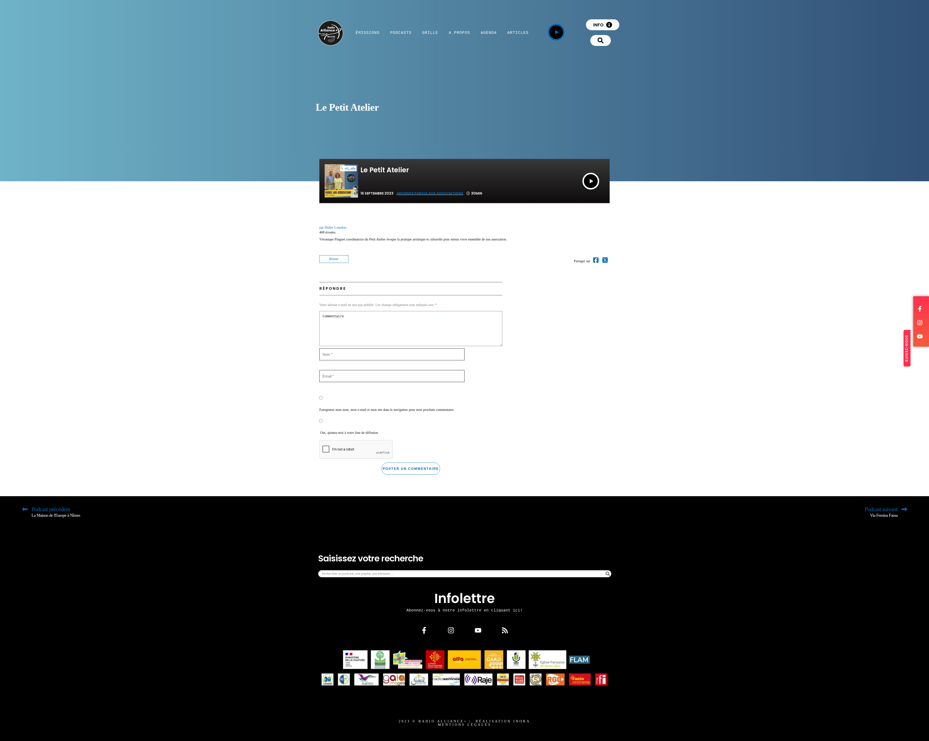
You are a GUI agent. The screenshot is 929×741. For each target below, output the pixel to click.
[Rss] (504, 630)
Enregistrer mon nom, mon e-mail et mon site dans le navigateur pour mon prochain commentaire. (387, 410)
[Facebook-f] (424, 630)
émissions (368, 32)
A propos (459, 32)
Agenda (489, 32)
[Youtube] (478, 630)
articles (518, 32)
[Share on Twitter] (605, 261)
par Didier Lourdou (332, 227)
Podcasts (401, 32)
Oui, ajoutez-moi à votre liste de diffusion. (349, 433)
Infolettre (464, 598)
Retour (333, 259)
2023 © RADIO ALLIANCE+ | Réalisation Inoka (464, 721)
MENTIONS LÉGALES (464, 724)
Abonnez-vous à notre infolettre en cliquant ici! (464, 610)
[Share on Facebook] (595, 261)
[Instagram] (451, 630)
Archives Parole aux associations (430, 193)
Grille (430, 32)
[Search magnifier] (607, 573)
